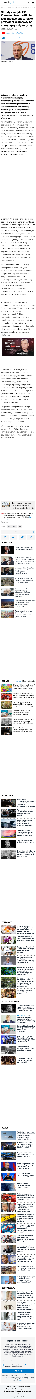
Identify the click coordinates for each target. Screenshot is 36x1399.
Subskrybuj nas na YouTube (14, 33)
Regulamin (10, 1389)
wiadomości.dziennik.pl (14, 7)
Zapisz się (18, 1371)
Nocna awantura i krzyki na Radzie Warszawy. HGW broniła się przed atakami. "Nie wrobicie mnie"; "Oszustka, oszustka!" (23, 505)
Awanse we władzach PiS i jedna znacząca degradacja (23, 548)
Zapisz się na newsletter (13, 38)
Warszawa (12, 526)
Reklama (21, 1387)
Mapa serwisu (9, 1391)
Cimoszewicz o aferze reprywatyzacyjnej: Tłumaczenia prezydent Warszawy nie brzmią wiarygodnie (22, 592)
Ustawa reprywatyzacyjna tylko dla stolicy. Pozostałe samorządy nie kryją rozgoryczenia (25, 603)
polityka (25, 7)
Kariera (28, 1387)
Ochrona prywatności (22, 1389)
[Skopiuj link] (22, 537)
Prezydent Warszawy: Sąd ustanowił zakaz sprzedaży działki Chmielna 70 (24, 580)
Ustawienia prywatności (23, 1391)
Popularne (18, 681)
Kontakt (8, 1387)
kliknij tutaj (20, 1380)
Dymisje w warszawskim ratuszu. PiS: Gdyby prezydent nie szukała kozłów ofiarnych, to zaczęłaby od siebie (25, 560)
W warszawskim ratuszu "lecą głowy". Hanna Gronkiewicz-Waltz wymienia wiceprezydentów (25, 571)
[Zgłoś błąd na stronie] (31, 537)
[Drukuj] (14, 537)
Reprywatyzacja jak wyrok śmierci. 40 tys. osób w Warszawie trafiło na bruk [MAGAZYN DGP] (23, 614)
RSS (18, 1393)
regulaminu (25, 1365)
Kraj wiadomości (29, 681)
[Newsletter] (5, 537)
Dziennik (3, 7)
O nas (14, 1387)
